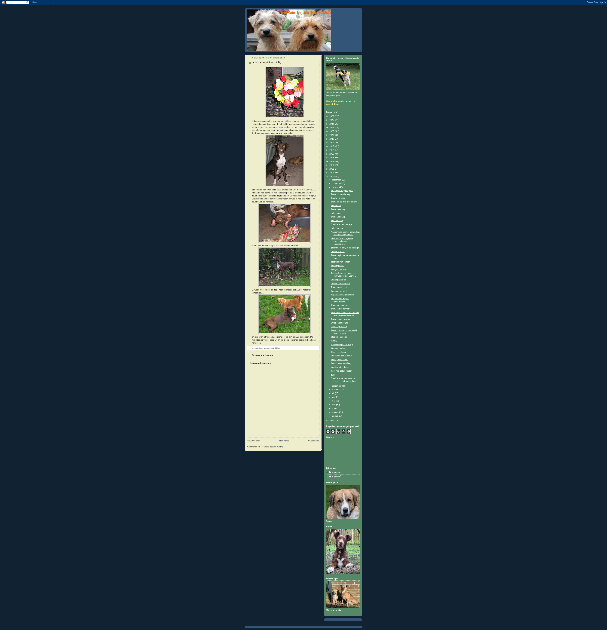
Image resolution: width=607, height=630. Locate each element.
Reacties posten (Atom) (272, 447)
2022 (331, 131)
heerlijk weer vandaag (341, 363)
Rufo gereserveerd (339, 305)
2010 (331, 176)
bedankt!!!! (336, 206)
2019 (331, 143)
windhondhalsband (339, 323)
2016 (331, 154)
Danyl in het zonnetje (340, 309)
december (336, 180)
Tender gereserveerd (340, 283)
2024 (331, 124)
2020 (331, 139)
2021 (331, 135)
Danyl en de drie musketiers (344, 202)
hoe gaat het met (339, 269)
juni (334, 397)
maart (335, 408)
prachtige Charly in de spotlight (345, 248)
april (334, 405)
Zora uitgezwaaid (339, 327)
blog (336, 104)
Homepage (284, 441)
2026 (331, 116)
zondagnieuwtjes (338, 280)
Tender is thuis (338, 252)
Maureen (336, 472)
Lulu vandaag (337, 221)
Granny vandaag (338, 348)
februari (335, 412)
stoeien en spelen (339, 337)
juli (333, 393)
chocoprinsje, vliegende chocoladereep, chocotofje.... (342, 241)
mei (334, 401)
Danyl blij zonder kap (340, 194)
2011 (331, 173)
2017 (331, 150)
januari (335, 416)
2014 (331, 161)
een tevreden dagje (340, 367)
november (336, 183)
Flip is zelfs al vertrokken (342, 295)
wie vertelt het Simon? (341, 356)
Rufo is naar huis (339, 287)
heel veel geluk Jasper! (341, 371)
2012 (331, 169)
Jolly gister (336, 213)
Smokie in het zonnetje (341, 224)
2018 (331, 146)
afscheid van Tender (340, 262)
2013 (331, 165)
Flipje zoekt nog (338, 352)
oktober (335, 187)
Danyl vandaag (338, 209)
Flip (332, 374)
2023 (331, 127)
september (337, 386)
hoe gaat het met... (340, 291)
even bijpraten (337, 266)
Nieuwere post (253, 441)
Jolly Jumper (337, 228)
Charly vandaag (338, 198)
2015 (331, 158)
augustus (336, 390)
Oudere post (313, 441)
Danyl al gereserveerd (341, 319)
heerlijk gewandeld (339, 359)
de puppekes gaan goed (342, 191)
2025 (331, 120)
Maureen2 (336, 476)
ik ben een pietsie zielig (342, 344)
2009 (331, 421)
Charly (334, 341)
